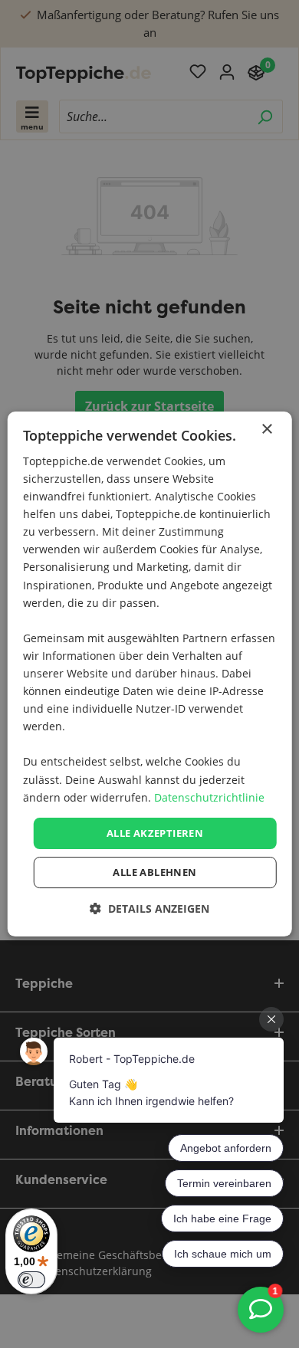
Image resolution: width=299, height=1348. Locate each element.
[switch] (31, 1279)
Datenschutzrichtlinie (209, 797)
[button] (149, 908)
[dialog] (150, 674)
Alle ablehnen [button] (154, 872)
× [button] (266, 429)
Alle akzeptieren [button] (155, 833)
